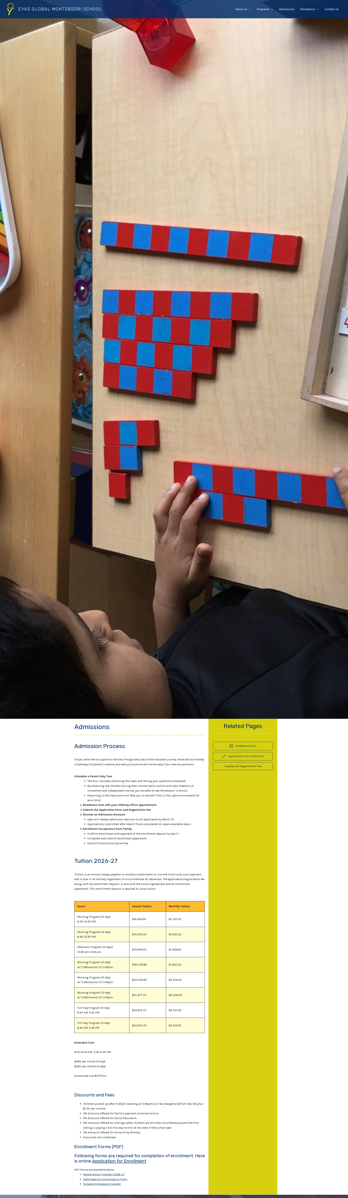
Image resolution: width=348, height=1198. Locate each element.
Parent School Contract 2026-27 (104, 1174)
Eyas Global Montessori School (60, 9)
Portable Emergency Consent (102, 1184)
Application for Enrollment (119, 1161)
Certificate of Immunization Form (105, 1179)
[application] (249, 9)
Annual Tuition (141, 906)
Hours (81, 906)
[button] (243, 766)
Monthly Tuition (179, 906)
